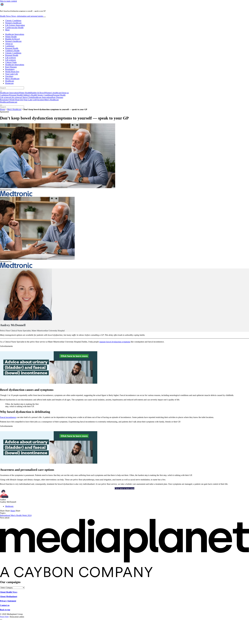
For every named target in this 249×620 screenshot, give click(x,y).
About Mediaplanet (8, 596)
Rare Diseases (11, 67)
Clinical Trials (11, 62)
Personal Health (11, 48)
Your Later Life (11, 74)
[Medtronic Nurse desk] (48, 383)
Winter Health (11, 37)
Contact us (4, 605)
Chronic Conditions (13, 20)
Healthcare (9, 81)
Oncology (9, 76)
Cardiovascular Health (14, 27)
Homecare (9, 83)
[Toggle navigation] (45, 16)
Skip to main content (8, 1)
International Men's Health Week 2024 (16, 515)
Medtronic (9, 506)
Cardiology (9, 46)
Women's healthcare (13, 23)
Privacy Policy (4, 617)
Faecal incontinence (8, 417)
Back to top (5, 610)
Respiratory (10, 69)
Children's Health (12, 50)
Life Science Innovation (15, 25)
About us (9, 43)
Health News (21, 16)
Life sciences (10, 57)
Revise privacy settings (17, 617)
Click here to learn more (124, 488)
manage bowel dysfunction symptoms (114, 342)
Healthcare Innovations (14, 34)
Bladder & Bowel (12, 39)
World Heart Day (12, 71)
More (7, 30)
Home (2, 109)
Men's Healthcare (12, 78)
